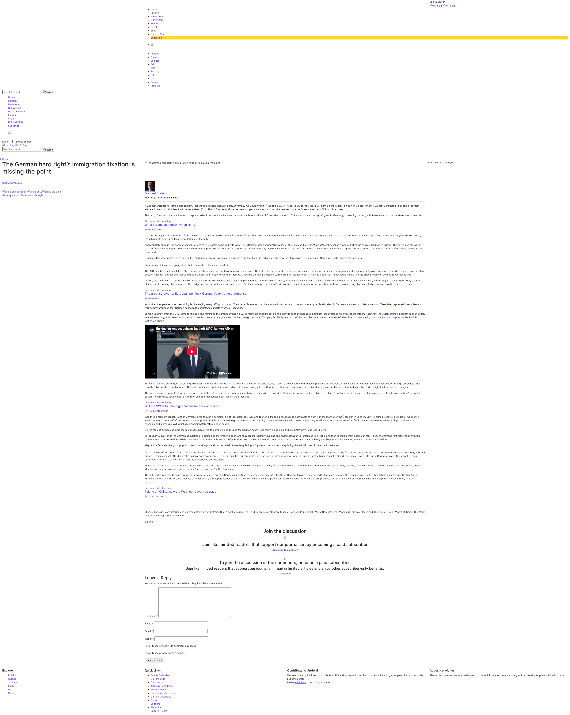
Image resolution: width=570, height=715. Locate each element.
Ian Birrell (152, 298)
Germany (7, 182)
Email (149, 631)
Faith (153, 64)
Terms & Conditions (162, 685)
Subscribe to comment (285, 549)
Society (155, 71)
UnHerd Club (158, 34)
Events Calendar (160, 675)
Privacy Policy (159, 689)
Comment (151, 616)
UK (152, 74)
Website (149, 638)
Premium (155, 85)
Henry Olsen (153, 229)
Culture (155, 57)
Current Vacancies (161, 696)
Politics (155, 53)
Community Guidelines (163, 693)
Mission (155, 12)
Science (155, 60)
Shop (153, 30)
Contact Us (157, 700)
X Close (4, 158)
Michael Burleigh (156, 193)
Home (154, 9)
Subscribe (156, 37)
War (153, 67)
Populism (17, 182)
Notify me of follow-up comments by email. (172, 645)
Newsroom (157, 16)
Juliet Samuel (154, 496)
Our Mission (157, 682)
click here (300, 682)
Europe (155, 82)
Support (155, 703)
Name (149, 623)
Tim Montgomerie (156, 410)
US (152, 78)
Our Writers (157, 19)
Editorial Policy (159, 710)
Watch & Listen (159, 23)
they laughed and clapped (386, 317)
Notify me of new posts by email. (166, 652)
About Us (156, 707)
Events (154, 27)
